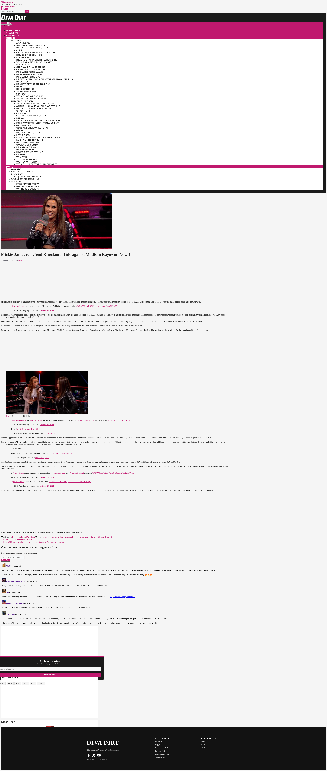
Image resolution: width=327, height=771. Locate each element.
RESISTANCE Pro (26, 147)
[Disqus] (115, 593)
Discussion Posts (22, 171)
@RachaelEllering (76, 473)
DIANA (20, 118)
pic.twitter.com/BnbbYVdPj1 (79, 481)
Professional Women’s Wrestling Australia (44, 79)
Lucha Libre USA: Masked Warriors (38, 137)
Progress (22, 82)
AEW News (12, 35)
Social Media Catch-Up (25, 179)
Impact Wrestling (28, 537)
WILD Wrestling (26, 159)
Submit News (9, 7)
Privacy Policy (160, 751)
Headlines (16, 537)
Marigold (22, 65)
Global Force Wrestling (32, 128)
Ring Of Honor (25, 89)
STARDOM (22, 94)
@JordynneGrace (58, 473)
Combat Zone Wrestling (31, 116)
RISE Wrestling (26, 150)
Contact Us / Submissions (165, 748)
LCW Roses (23, 135)
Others (10, 38)
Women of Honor (27, 162)
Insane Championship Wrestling (36, 60)
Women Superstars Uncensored (37, 164)
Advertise (158, 741)
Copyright (159, 745)
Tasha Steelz (110, 537)
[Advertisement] (114, 281)
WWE (203, 741)
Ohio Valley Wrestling (31, 67)
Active (15, 40)
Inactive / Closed (22, 101)
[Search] (27, 11)
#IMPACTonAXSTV (85, 306)
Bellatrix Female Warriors (33, 108)
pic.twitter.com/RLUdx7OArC (29, 429)
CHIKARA (21, 113)
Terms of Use (160, 758)
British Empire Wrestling (32, 48)
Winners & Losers (27, 189)
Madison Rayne (71, 537)
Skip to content (7, 2)
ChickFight (23, 111)
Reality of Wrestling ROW (33, 84)
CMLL (19, 50)
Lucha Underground (29, 140)
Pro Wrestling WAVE (29, 72)
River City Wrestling (29, 152)
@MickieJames (18, 306)
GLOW (19, 130)
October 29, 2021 (47, 310)
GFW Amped (23, 125)
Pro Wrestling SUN (28, 142)
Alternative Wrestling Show (35, 103)
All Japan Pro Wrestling (32, 45)
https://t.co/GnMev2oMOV (61, 453)
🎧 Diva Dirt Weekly (28, 176)
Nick (8, 416)
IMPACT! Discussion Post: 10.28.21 (18, 539)
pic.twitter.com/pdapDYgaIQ (106, 306)
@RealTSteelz (18, 473)
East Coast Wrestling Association (38, 120)
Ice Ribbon (23, 57)
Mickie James (83, 537)
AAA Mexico (23, 43)
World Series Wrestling (32, 98)
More (9, 167)
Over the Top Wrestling (31, 69)
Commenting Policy (163, 754)
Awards (16, 169)
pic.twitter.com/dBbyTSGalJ (119, 420)
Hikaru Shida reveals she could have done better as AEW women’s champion (34, 542)
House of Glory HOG (29, 55)
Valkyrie (21, 157)
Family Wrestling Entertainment (37, 123)
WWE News (13, 30)
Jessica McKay (58, 537)
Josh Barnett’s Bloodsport (34, 62)
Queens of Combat (27, 145)
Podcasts (17, 174)
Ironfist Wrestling (28, 133)
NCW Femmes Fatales (29, 74)
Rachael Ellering (97, 537)
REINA (20, 86)
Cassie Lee (46, 537)
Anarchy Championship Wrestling (38, 106)
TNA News (12, 33)
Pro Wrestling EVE (28, 77)
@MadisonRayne (19, 420)
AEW (203, 745)
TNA (203, 748)
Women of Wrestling (29, 96)
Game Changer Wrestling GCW (35, 52)
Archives (17, 181)
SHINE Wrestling (26, 91)
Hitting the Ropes (27, 186)
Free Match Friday (28, 184)
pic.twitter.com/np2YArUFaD (122, 473)
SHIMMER (21, 154)
